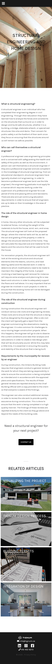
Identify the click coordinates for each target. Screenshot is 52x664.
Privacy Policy (30, 654)
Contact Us (26, 442)
